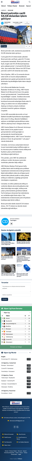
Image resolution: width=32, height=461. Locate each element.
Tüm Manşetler (8, 442)
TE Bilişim (20, 458)
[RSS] (17, 427)
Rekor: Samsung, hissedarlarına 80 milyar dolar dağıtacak (8, 243)
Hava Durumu (22, 434)
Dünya (21, 452)
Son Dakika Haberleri (23, 442)
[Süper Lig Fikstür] (30, 352)
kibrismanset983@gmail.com (17, 420)
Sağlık (19, 454)
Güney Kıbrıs (14, 454)
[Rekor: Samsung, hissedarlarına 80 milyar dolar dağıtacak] (8, 236)
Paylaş (4, 46)
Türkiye (25, 452)
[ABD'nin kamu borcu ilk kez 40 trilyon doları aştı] (8, 268)
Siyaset (28, 6)
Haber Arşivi (7, 445)
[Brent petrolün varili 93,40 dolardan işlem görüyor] (8, 251)
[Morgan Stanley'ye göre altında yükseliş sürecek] (24, 236)
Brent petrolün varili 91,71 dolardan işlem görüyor (22, 275)
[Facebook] (14, 427)
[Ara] (29, 2)
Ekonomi (21, 6)
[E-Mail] (11, 224)
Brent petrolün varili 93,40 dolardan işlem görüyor (7, 258)
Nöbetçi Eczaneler (9, 434)
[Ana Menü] (1, 2)
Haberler (3, 10)
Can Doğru (13, 220)
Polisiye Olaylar (12, 6)
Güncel (3, 6)
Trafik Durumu (7, 437)
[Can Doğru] (5, 221)
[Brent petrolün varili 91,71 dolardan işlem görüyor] (24, 268)
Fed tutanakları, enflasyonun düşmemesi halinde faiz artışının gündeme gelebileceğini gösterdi (23, 259)
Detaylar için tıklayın (16, 347)
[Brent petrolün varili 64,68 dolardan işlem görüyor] (16, 35)
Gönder (4, 299)
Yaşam (17, 452)
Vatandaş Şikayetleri (9, 452)
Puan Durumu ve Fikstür (22, 438)
